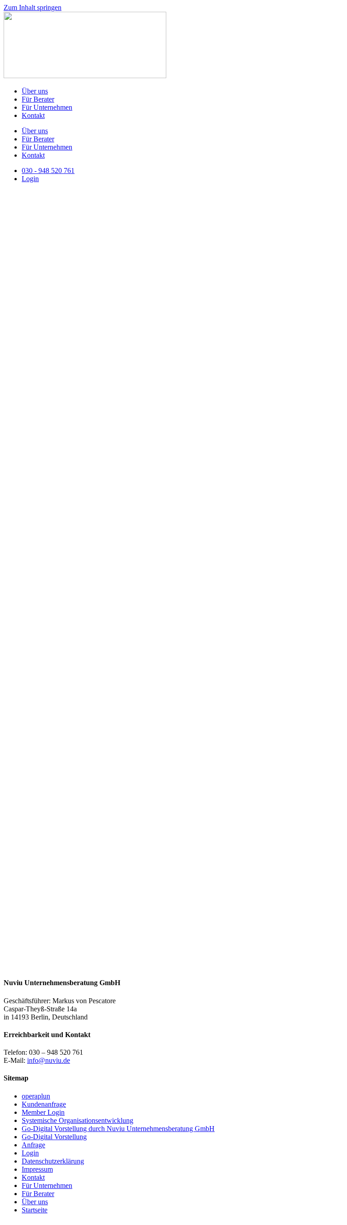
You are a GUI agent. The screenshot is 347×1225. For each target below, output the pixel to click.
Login (30, 1153)
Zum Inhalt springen (32, 7)
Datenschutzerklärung (53, 1161)
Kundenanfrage (44, 1104)
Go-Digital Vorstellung (54, 1137)
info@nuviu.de (48, 1060)
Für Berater (38, 99)
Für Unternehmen (47, 107)
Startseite (34, 1210)
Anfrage (33, 1145)
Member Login (43, 1112)
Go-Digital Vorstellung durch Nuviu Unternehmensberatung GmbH (118, 1128)
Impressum (37, 1169)
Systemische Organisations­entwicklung (77, 1120)
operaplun (36, 1096)
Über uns (35, 91)
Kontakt (33, 115)
